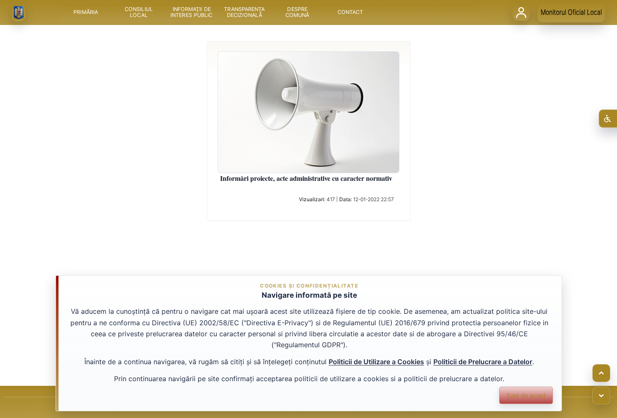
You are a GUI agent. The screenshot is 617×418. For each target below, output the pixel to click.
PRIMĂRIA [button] (85, 12)
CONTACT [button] (350, 12)
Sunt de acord (526, 395)
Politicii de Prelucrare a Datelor (482, 361)
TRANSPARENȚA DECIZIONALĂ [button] (244, 12)
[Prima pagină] (18, 13)
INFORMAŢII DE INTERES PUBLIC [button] (191, 12)
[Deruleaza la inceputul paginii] (601, 373)
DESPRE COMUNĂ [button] (297, 12)
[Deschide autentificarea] (521, 12)
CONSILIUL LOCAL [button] (139, 12)
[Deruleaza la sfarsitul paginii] (601, 395)
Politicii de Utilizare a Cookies (376, 361)
